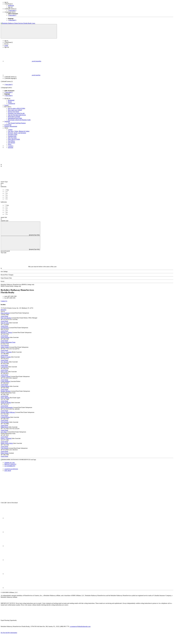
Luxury (6, 105)
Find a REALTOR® (14, 139)
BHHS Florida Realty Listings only (11, 286)
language (10, 147)
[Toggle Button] (29, 31)
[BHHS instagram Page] (18, 587)
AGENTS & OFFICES (11, 469)
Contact (10, 129)
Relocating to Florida (14, 116)
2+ (7, 193)
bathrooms (4, 202)
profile (6, 45)
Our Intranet (11, 142)
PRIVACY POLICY (10, 464)
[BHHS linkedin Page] (18, 560)
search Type (4, 181)
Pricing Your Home (13, 111)
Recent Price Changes (7, 275)
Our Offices (11, 141)
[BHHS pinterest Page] (18, 546)
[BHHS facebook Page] (18, 518)
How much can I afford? (15, 110)
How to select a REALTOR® (16, 108)
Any (7, 190)
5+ (7, 199)
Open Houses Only (6, 278)
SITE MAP (7, 470)
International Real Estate (15, 118)
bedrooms (3, 186)
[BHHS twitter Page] (18, 532)
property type (4, 220)
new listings (4, 271)
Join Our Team (12, 137)
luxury (2, 281)
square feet (4, 217)
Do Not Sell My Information (9, 632)
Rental (10, 102)
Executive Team (12, 134)
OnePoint (7, 121)
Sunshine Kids (12, 136)
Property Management (10, 126)
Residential (11, 100)
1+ (7, 191)
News (9, 144)
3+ (7, 195)
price (2, 183)
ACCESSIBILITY (9, 466)
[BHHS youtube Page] (18, 574)
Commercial (11, 103)
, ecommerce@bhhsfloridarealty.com (80, 626)
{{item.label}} (12, 10)
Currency (10, 146)
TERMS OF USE (9, 462)
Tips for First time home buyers (17, 115)
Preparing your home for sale (16, 113)
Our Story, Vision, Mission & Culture (18, 131)
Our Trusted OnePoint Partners (17, 123)
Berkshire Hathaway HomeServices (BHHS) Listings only (17, 284)
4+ (7, 197)
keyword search (5, 251)
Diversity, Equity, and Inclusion (17, 133)
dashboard (11, 5)
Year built (3, 252)
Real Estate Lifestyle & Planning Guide (19, 120)
